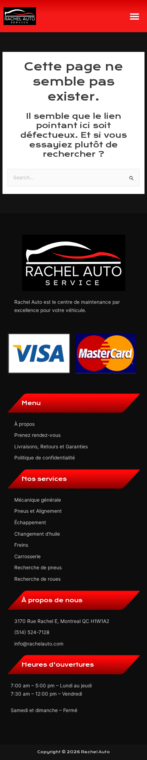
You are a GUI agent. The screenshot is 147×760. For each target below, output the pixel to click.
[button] (134, 16)
